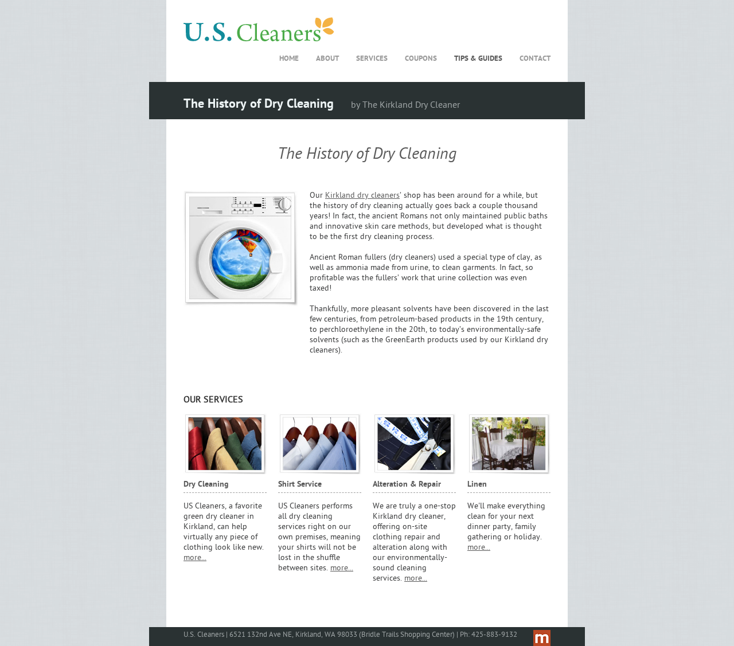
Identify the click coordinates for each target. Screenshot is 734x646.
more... (195, 558)
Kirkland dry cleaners (362, 195)
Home (289, 59)
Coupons (421, 59)
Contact (535, 59)
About (327, 59)
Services (372, 59)
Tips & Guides (478, 59)
